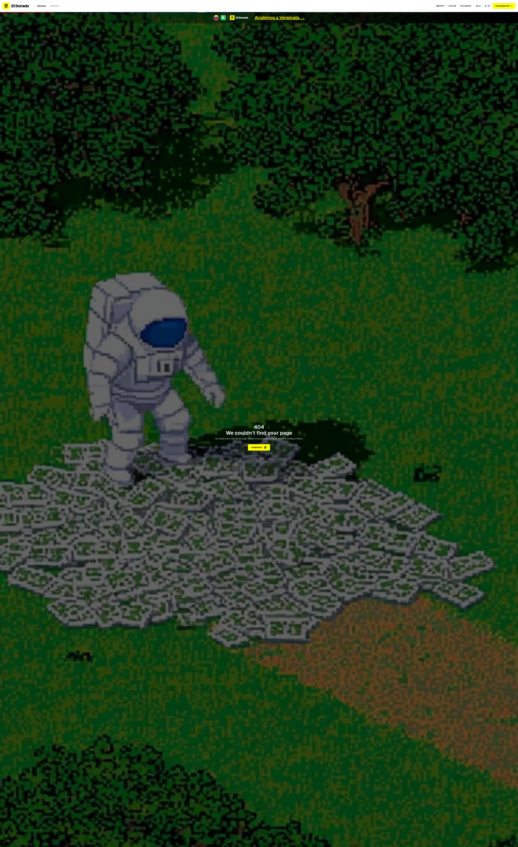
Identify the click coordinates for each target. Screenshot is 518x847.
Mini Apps (440, 6)
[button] (440, 6)
